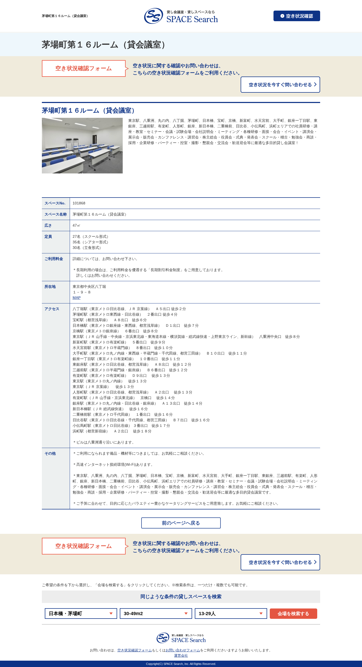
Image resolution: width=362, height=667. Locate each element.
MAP (77, 298)
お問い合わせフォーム (183, 650)
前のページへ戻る (181, 523)
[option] (82, 145)
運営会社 (181, 655)
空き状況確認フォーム (134, 650)
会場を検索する (293, 613)
